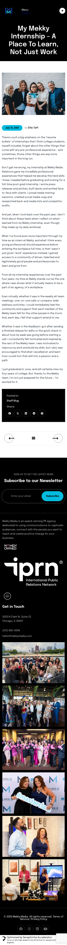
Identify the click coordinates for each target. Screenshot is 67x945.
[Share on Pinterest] (42, 413)
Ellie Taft (33, 127)
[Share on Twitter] (18, 413)
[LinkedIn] (37, 929)
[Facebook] (21, 929)
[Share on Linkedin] (26, 413)
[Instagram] (29, 929)
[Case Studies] (61, 11)
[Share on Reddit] (34, 413)
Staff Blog (13, 401)
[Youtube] (45, 929)
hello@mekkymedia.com (17, 636)
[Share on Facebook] (9, 413)
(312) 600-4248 (11, 630)
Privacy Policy (39, 919)
